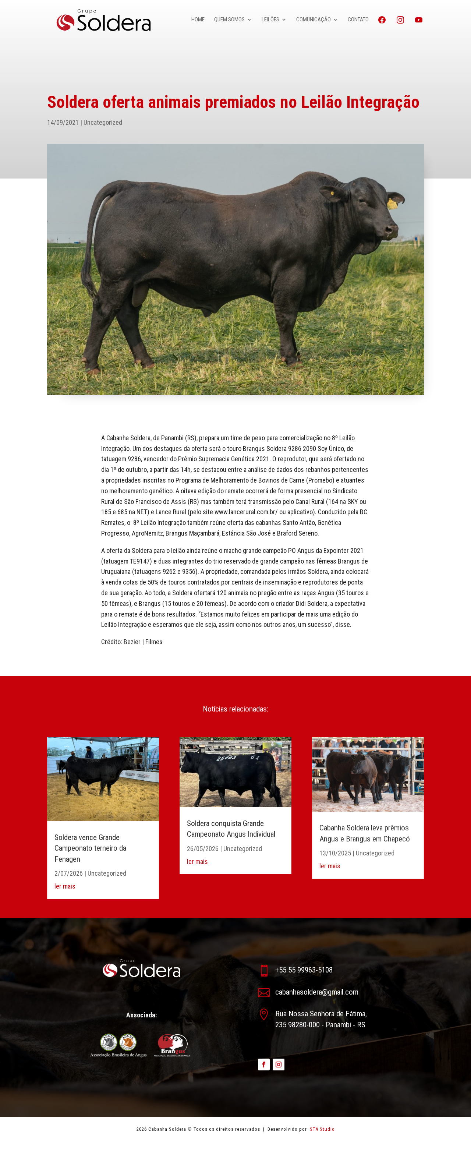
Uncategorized (103, 122)
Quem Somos (229, 20)
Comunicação (313, 20)
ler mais (64, 886)
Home (198, 20)
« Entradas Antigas (72, 915)
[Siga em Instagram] (278, 1064)
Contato (358, 20)
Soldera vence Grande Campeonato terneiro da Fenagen (90, 848)
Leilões (270, 20)
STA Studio (321, 1129)
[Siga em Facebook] (264, 1064)
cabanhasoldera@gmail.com (316, 992)
